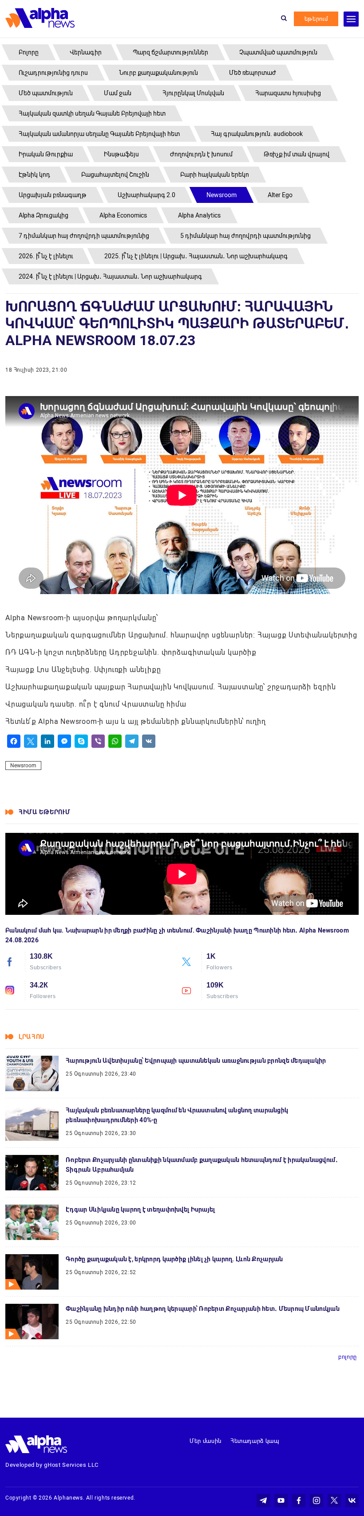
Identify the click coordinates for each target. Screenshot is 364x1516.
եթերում (316, 19)
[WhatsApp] (115, 741)
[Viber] (98, 741)
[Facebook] (13, 741)
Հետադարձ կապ (254, 1441)
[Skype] (81, 741)
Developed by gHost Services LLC (52, 1465)
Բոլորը (347, 1356)
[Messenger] (64, 741)
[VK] (148, 741)
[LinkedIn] (47, 741)
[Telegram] (131, 741)
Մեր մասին (206, 1441)
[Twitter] (30, 741)
